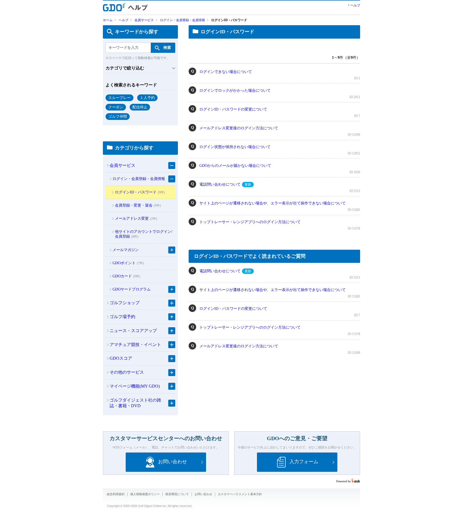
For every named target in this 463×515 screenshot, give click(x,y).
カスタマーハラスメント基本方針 (240, 494)
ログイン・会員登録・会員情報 (182, 20)
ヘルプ (355, 5)
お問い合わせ (203, 494)
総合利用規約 (116, 494)
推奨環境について (177, 494)
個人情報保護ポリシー (145, 494)
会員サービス (144, 20)
